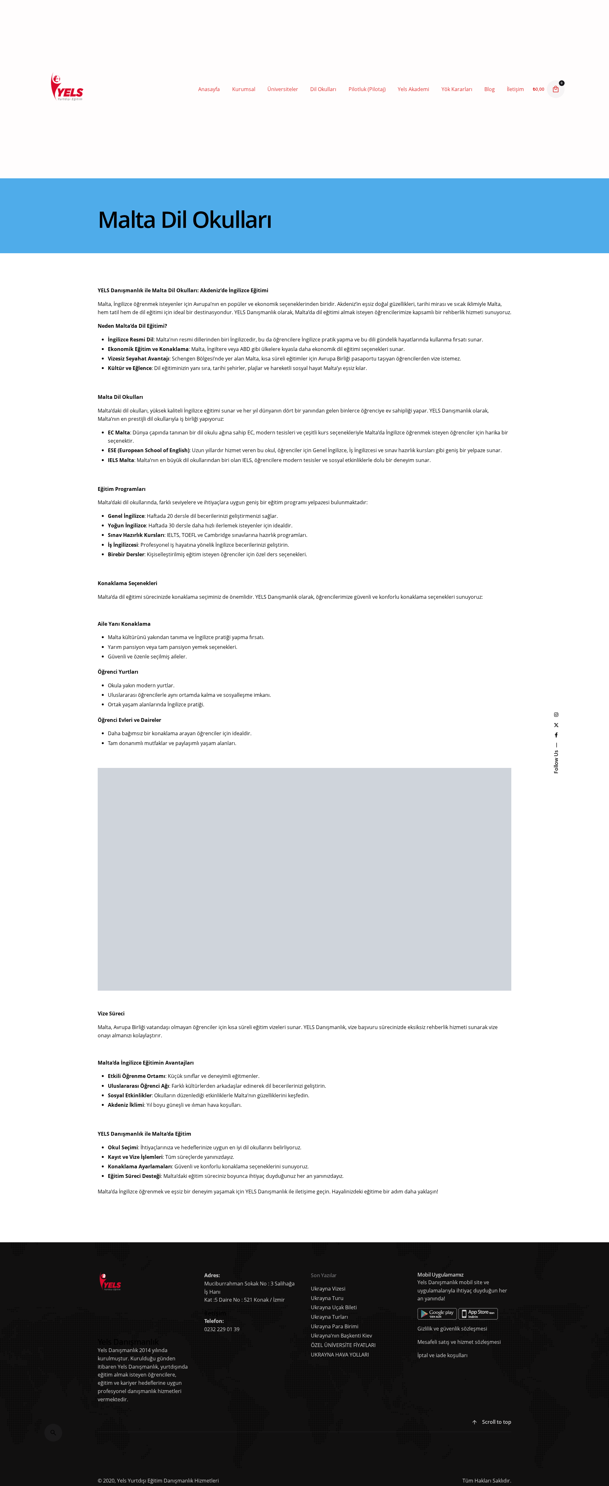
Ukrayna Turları (329, 1316)
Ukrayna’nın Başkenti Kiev (341, 1335)
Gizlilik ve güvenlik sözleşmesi (452, 1328)
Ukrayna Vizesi (328, 1288)
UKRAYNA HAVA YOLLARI (340, 1354)
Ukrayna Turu (327, 1298)
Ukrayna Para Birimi (334, 1326)
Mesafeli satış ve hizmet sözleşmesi (459, 1341)
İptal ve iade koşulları (442, 1355)
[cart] (556, 89)
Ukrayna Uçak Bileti (334, 1307)
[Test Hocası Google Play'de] (457, 1311)
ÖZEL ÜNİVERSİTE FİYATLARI (343, 1345)
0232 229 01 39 (221, 1329)
